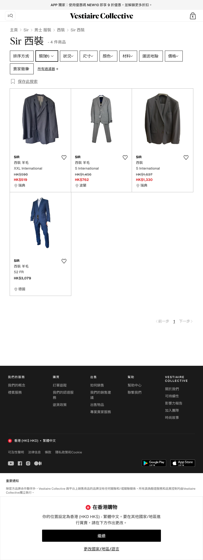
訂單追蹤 (60, 385)
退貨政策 (60, 404)
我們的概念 (16, 385)
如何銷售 (97, 385)
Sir (26, 30)
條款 (48, 452)
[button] (192, 15)
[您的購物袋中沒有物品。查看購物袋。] (192, 15)
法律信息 (34, 452)
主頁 (14, 30)
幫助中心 (135, 385)
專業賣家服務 (100, 412)
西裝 (61, 30)
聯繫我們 (135, 392)
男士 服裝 (42, 30)
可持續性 (172, 396)
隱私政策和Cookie (68, 452)
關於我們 (172, 389)
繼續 (101, 536)
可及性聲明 (16, 452)
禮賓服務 (15, 392)
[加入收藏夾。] (64, 157)
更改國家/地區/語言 (101, 549)
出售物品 (97, 404)
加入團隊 (172, 410)
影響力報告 (173, 403)
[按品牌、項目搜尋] (10, 15)
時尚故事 (172, 417)
